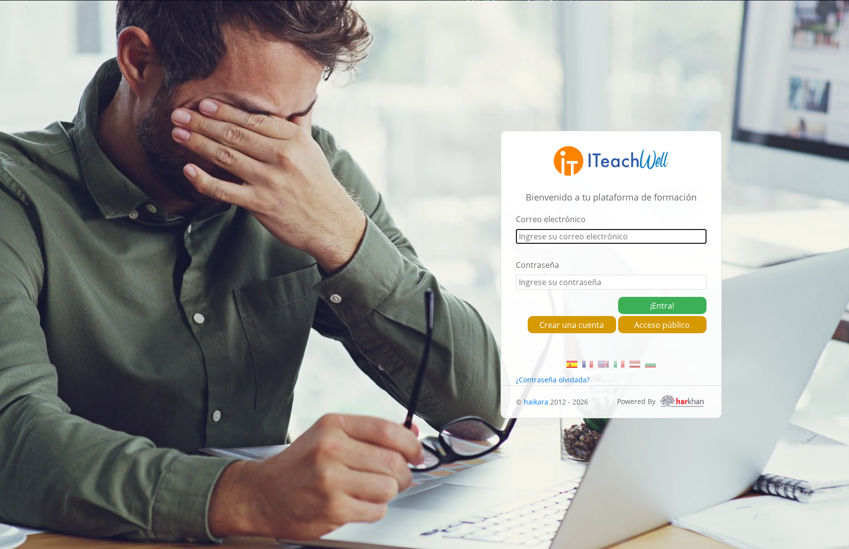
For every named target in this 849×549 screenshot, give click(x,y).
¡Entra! (662, 305)
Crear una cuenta (571, 324)
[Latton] (634, 364)
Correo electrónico (551, 219)
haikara (536, 401)
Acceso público (662, 324)
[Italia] (619, 364)
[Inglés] (603, 364)
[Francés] (587, 364)
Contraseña (537, 265)
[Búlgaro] (650, 364)
